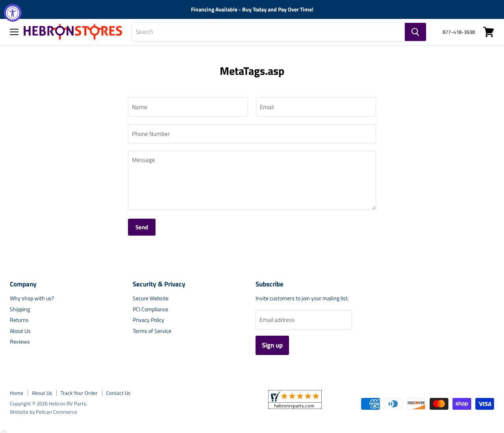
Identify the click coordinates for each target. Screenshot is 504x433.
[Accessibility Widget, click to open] (13, 13)
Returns (19, 320)
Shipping (20, 309)
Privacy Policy (148, 320)
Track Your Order (79, 393)
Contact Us (118, 393)
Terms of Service (152, 331)
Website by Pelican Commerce (43, 412)
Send (141, 227)
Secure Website (151, 298)
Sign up (272, 345)
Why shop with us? (32, 298)
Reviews (20, 341)
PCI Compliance (150, 309)
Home (16, 393)
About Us (20, 331)
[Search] (415, 32)
